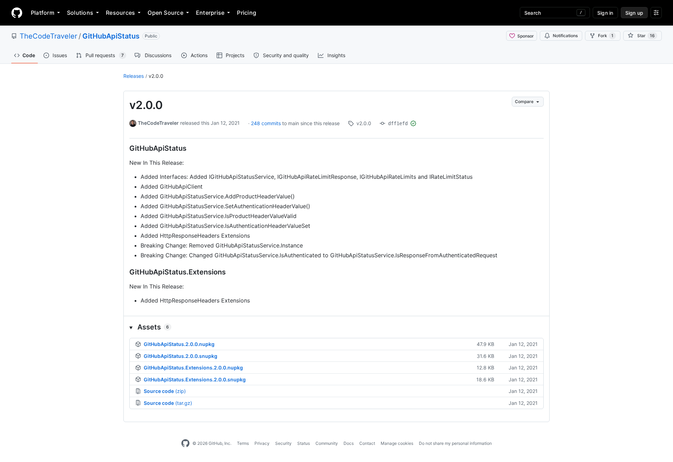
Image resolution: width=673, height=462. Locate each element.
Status (303, 443)
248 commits (266, 123)
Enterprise (210, 12)
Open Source (165, 12)
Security (283, 443)
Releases (133, 76)
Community (326, 443)
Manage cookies (397, 443)
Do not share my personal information (455, 443)
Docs (349, 443)
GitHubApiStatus (111, 36)
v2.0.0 (156, 76)
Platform (42, 12)
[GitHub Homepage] (185, 443)
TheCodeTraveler (48, 36)
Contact (367, 443)
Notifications (565, 35)
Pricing (246, 12)
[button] (336, 327)
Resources (120, 12)
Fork (605, 35)
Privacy (262, 443)
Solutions (80, 12)
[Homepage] (16, 12)
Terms (243, 443)
